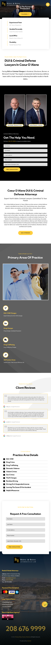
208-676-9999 (12, 141)
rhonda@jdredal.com (10, 578)
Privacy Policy (18, 637)
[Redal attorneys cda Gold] (11, 2)
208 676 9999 (25, 628)
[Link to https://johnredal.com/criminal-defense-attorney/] (5, 355)
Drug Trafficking (9, 345)
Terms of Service (26, 637)
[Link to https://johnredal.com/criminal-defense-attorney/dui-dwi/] (5, 308)
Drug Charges (8, 328)
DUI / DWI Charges (10, 313)
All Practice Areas (9, 360)
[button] (25, 459)
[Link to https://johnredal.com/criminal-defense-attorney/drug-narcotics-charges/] (5, 323)
